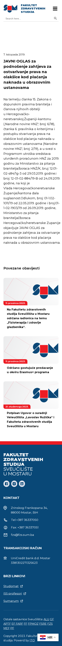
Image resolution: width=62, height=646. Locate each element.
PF (12, 628)
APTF (7, 623)
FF (25, 623)
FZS (50, 623)
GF (52, 619)
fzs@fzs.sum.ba (22, 535)
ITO (32, 640)
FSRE (43, 623)
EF (14, 623)
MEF (6, 628)
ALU (46, 619)
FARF (19, 623)
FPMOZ (33, 623)
